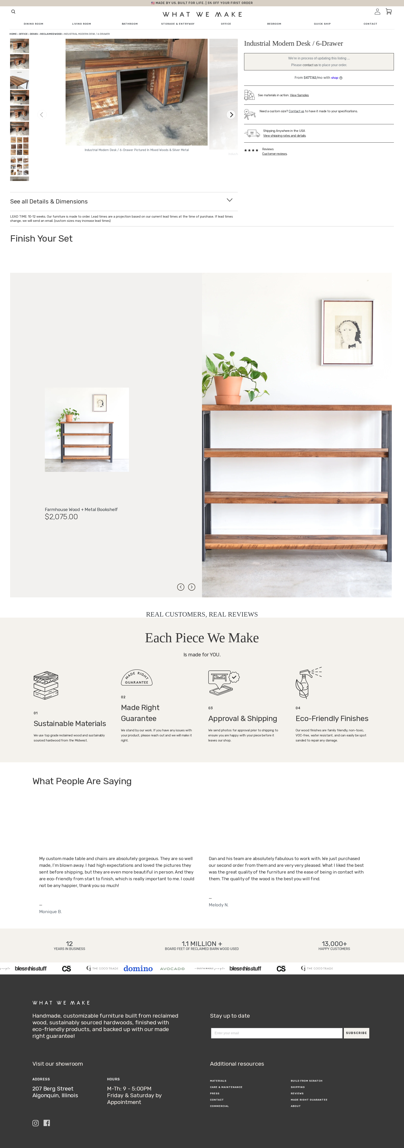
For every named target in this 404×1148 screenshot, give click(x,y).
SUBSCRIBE (356, 1033)
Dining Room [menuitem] (33, 24)
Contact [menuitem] (370, 24)
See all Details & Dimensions (49, 201)
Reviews (297, 1093)
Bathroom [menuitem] (130, 24)
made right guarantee (309, 1099)
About (296, 1106)
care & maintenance (226, 1087)
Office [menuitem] (226, 24)
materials (218, 1080)
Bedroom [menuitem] (274, 24)
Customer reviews (274, 154)
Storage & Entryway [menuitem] (177, 24)
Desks (34, 34)
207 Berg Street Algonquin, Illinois (55, 1092)
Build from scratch (306, 1080)
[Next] (231, 114)
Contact (217, 1099)
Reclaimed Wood (51, 34)
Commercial (219, 1106)
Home (13, 34)
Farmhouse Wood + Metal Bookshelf (81, 509)
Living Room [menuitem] (81, 24)
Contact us (296, 111)
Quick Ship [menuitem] (322, 24)
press (214, 1093)
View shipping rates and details (284, 136)
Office (23, 34)
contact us (310, 65)
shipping (298, 1087)
